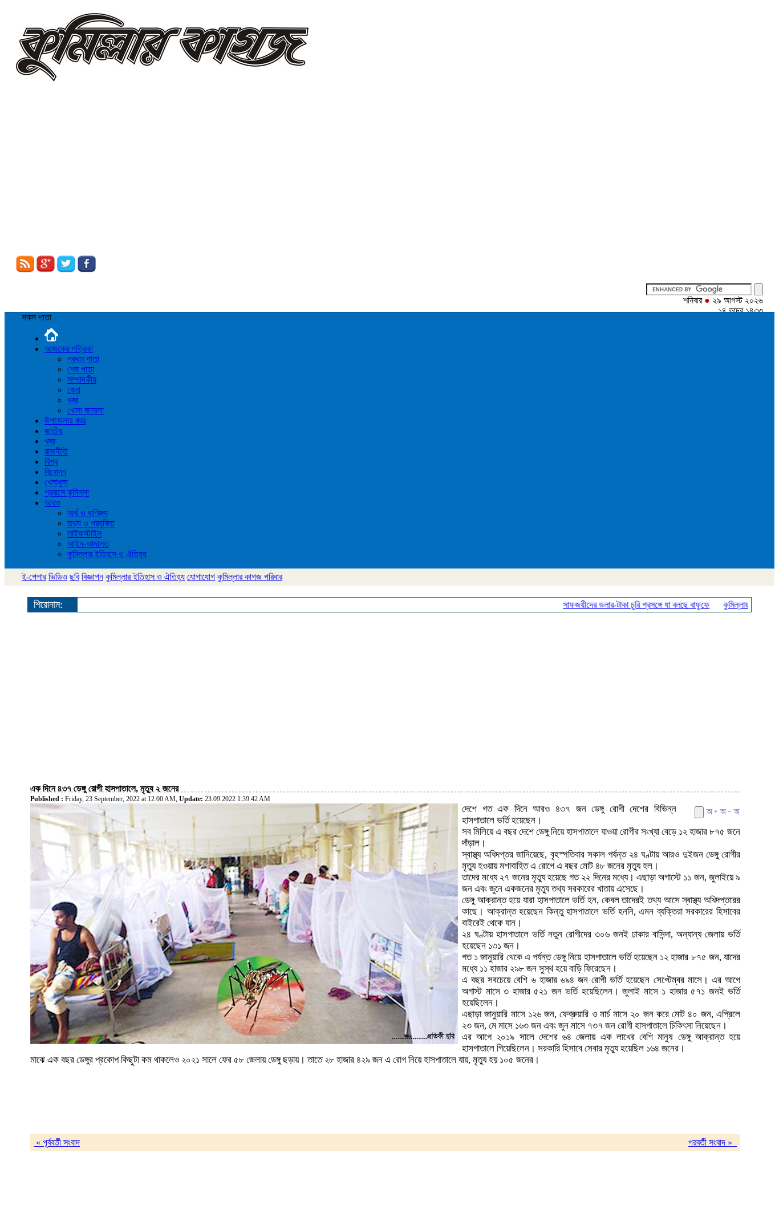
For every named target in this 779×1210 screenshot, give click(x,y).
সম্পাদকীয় (81, 379)
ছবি (74, 577)
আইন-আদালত (88, 544)
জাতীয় (53, 431)
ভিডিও (57, 577)
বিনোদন (55, 472)
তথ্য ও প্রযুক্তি (91, 523)
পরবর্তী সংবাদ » (712, 1142)
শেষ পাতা (80, 369)
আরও (52, 502)
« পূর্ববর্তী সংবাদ (57, 1142)
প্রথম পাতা (83, 359)
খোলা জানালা (85, 410)
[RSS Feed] (25, 269)
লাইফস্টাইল (84, 533)
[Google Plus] (45, 269)
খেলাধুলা (56, 482)
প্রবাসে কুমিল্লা (66, 492)
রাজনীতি (56, 451)
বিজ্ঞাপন (92, 577)
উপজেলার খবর (65, 420)
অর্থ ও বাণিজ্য (87, 513)
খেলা (73, 390)
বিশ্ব (51, 461)
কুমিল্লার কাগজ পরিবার (249, 577)
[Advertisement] (389, 170)
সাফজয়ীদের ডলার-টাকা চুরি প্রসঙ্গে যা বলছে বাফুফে (625, 605)
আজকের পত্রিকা (68, 349)
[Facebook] (87, 269)
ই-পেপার (34, 577)
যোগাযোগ (201, 577)
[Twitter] (66, 269)
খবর (72, 400)
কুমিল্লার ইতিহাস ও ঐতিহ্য (107, 554)
